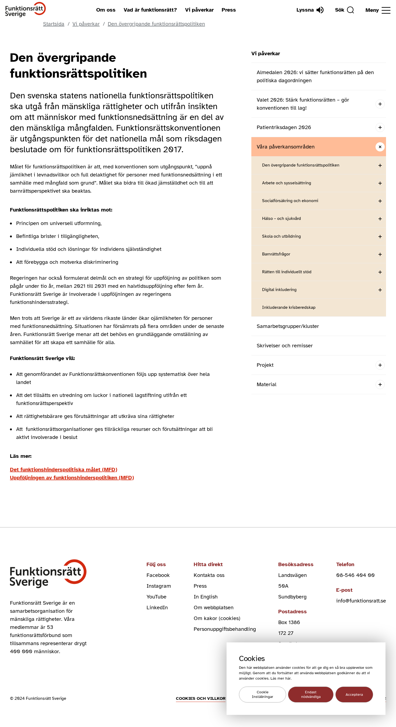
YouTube (156, 596)
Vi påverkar (199, 9)
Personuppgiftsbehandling (225, 629)
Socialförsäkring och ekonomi (290, 200)
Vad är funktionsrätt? (150, 9)
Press (229, 9)
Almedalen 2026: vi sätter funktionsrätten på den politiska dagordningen (315, 76)
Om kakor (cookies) (217, 618)
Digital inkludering (279, 289)
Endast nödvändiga (311, 694)
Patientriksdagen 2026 (284, 127)
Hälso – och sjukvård (281, 218)
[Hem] (25, 10)
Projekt (265, 365)
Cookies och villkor (200, 698)
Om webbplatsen (214, 607)
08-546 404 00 (355, 575)
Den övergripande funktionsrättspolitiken (300, 165)
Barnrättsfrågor (276, 254)
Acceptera (354, 694)
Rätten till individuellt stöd (286, 272)
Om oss (106, 9)
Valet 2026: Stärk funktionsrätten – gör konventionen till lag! (303, 103)
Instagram (159, 586)
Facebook (158, 575)
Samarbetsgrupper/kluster (288, 326)
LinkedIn (157, 607)
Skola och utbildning (281, 236)
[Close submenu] (380, 146)
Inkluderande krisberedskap (288, 307)
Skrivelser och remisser (285, 345)
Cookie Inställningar (262, 694)
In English (206, 596)
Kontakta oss (209, 575)
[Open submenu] (380, 103)
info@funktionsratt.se (361, 600)
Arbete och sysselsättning (286, 183)
